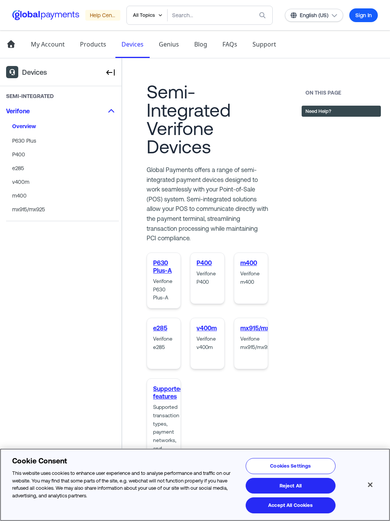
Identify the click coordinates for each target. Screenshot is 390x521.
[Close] (370, 484)
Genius (169, 44)
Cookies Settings (290, 466)
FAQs (229, 44)
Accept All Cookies (290, 505)
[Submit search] (264, 15)
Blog (200, 44)
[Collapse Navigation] (110, 72)
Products (93, 44)
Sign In (363, 15)
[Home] (11, 44)
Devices (132, 44)
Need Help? (318, 111)
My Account (48, 44)
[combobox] (205, 15)
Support (264, 44)
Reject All (291, 486)
